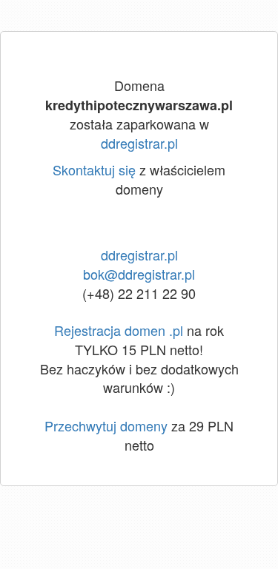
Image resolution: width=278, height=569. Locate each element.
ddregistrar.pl (139, 142)
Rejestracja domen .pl (118, 330)
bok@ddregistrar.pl (139, 273)
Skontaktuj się (94, 169)
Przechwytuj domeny (106, 425)
